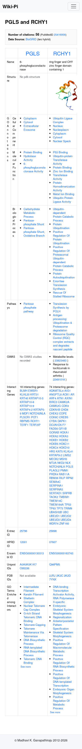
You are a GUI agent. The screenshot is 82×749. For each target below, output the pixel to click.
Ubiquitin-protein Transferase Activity (63, 160)
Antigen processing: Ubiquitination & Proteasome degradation (62, 322)
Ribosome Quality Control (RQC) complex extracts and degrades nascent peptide (64, 341)
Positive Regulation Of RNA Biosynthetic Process (64, 664)
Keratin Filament (34, 594)
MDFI (25, 413)
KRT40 (24, 398)
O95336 (24, 568)
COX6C (53, 417)
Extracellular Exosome (31, 128)
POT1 (34, 417)
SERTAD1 (55, 493)
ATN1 (60, 398)
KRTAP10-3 (36, 398)
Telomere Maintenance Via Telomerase (34, 632)
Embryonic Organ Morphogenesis (63, 691)
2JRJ (52, 576)
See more (26, 666)
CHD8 (64, 410)
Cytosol (28, 122)
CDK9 (65, 406)
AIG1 (67, 391)
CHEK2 (53, 413)
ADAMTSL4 (56, 391)
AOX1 (66, 394)
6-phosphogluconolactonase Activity (34, 167)
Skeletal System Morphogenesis (63, 634)
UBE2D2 (66, 516)
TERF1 (24, 425)
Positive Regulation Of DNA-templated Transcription (62, 679)
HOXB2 (63, 440)
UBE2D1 (54, 516)
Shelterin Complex (29, 600)
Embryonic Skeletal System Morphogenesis (63, 609)
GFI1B (63, 428)
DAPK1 (62, 421)
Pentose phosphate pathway (30, 307)
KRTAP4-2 (26, 410)
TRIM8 (68, 508)
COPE (63, 413)
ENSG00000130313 (32, 553)
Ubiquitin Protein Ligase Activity (63, 200)
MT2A (53, 463)
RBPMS (25, 421)
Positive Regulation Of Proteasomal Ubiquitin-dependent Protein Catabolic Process (63, 258)
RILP (62, 478)
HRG (52, 451)
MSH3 (63, 459)
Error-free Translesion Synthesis (60, 285)
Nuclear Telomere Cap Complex (34, 607)
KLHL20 (24, 394)
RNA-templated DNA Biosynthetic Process (34, 651)
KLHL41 (68, 451)
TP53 (68, 504)
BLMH (23, 391)
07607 (53, 542)
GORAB (54, 432)
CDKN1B (54, 410)
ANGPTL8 (55, 394)
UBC (66, 512)
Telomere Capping (34, 625)
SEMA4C (55, 482)
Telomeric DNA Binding (33, 661)
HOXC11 (64, 444)
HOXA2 (53, 436)
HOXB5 (53, 444)
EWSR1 (33, 391)
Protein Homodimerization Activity (64, 186)
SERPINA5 (56, 489)
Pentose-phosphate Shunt (34, 222)
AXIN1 (69, 398)
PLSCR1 (25, 417)
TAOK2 (53, 497)
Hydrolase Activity (30, 158)
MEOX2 (54, 459)
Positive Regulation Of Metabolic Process (61, 702)
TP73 (60, 508)
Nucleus (58, 126)
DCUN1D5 (55, 425)
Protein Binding (33, 152)
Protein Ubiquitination (61, 226)
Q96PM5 (54, 564)
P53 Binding (60, 152)
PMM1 (64, 470)
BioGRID (31, 39)
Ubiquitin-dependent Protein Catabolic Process (63, 214)
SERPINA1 (56, 485)
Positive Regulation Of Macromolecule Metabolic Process (62, 647)
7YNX (52, 579)
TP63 (52, 508)
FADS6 (53, 428)
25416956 (60, 34)
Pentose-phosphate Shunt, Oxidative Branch (34, 232)
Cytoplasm (30, 118)
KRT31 (34, 394)
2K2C (59, 576)
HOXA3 (63, 436)
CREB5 (63, 417)
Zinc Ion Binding (63, 171)
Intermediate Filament (31, 588)
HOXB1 (53, 440)
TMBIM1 (64, 497)
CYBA (53, 421)
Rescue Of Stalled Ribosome (63, 294)
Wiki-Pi (10, 6)
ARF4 (52, 398)
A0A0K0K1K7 (28, 564)
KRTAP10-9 (27, 406)
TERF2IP (35, 425)
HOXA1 (64, 432)
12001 (23, 542)
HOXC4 (53, 447)
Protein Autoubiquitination (64, 275)
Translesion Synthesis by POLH (61, 307)
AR (72, 394)
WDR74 (53, 523)
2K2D (67, 576)
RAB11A (64, 474)
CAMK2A (63, 402)
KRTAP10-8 (27, 402)
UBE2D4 (66, 520)
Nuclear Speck (62, 141)
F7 (64, 425)
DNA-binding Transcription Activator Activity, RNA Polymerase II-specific (64, 594)
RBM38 (53, 478)
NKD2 (61, 463)
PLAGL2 (54, 470)
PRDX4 (53, 474)
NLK (68, 463)
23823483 (60, 360)
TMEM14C (55, 501)
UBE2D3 (54, 520)
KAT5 (59, 451)
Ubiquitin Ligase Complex (62, 120)
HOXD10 (64, 447)
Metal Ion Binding (63, 194)
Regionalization (62, 617)
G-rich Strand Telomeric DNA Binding (33, 617)
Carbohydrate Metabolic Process (32, 213)
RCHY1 (62, 53)
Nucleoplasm (61, 130)
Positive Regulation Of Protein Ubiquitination (61, 237)
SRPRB (67, 493)
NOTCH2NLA (37, 413)
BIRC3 (53, 402)
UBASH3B (55, 512)
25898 (53, 531)
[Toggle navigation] (73, 6)
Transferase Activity (60, 177)
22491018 (59, 379)
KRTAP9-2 (55, 455)
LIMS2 (67, 455)
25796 (23, 531)
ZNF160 (64, 523)
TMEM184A (56, 504)
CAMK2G (55, 406)
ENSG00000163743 (61, 553)
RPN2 (69, 478)
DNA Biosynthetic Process (34, 642)
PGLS (33, 53)
